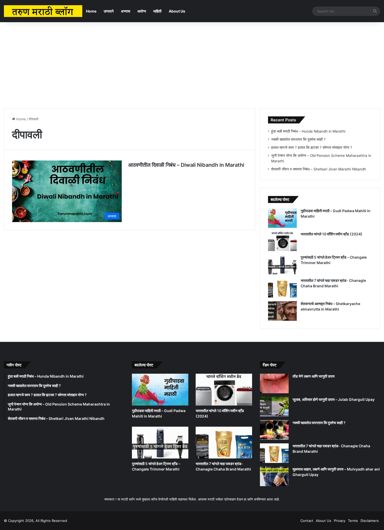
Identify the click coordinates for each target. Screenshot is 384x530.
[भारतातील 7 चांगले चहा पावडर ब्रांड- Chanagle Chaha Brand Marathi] (282, 287)
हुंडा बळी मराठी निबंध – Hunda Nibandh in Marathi (308, 131)
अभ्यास (125, 11)
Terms (353, 521)
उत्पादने (109, 11)
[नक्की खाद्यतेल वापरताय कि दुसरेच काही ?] (274, 430)
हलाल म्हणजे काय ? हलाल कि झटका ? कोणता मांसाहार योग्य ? (311, 147)
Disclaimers (369, 521)
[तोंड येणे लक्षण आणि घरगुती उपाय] (274, 383)
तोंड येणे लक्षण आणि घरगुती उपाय (314, 376)
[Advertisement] (192, 63)
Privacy (339, 521)
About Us (177, 11)
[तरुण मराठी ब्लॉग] (43, 11)
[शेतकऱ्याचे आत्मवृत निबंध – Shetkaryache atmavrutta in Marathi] (282, 311)
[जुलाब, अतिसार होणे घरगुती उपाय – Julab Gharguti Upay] (274, 406)
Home (91, 11)
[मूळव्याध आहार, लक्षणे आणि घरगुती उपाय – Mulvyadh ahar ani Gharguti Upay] (274, 476)
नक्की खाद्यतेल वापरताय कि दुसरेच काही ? (298, 139)
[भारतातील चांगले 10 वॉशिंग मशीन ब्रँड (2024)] (282, 241)
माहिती (157, 11)
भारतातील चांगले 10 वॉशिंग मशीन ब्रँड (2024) (331, 234)
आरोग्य (141, 11)
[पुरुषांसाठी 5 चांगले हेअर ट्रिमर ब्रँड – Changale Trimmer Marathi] (282, 264)
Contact (306, 521)
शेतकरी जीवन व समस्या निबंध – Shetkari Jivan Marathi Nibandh (318, 169)
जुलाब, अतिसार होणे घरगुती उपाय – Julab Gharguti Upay (334, 399)
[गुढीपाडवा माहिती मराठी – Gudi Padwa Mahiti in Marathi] (282, 218)
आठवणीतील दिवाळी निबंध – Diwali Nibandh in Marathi (186, 165)
